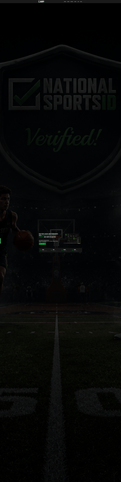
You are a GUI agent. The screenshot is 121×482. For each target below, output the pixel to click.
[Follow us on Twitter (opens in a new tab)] (0, 239)
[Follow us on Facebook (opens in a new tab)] (0, 238)
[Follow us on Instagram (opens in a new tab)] (0, 243)
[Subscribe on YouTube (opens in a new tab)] (0, 242)
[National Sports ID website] (41, 1)
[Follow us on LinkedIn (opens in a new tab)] (0, 241)
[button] (65, 1)
